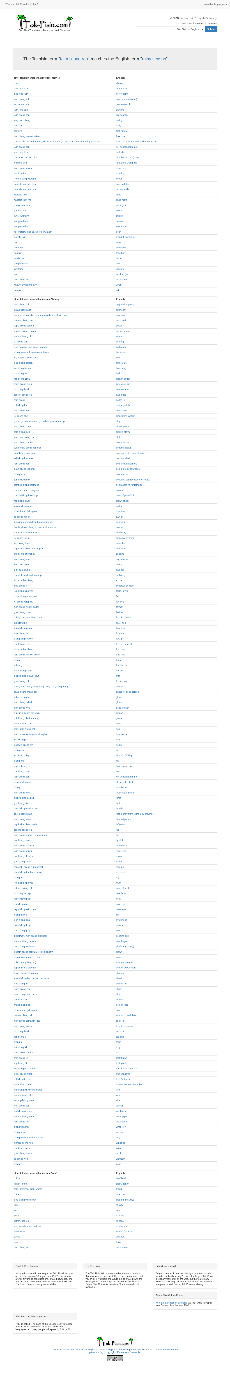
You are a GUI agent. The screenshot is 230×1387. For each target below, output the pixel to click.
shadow (120, 973)
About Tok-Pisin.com (141, 1349)
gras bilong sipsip (23, 1153)
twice (118, 258)
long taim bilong (22, 120)
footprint (120, 633)
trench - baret (20, 1183)
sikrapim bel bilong (23, 580)
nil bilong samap (22, 893)
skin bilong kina (22, 920)
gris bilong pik (21, 803)
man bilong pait (21, 304)
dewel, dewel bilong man (26, 973)
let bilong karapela (23, 601)
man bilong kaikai (23, 702)
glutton (119, 702)
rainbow (120, 1215)
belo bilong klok (22, 432)
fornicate (120, 649)
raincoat (120, 1221)
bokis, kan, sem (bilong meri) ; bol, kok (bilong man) (41, 686)
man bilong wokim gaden (26, 607)
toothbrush (121, 1058)
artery (119, 336)
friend (119, 1189)
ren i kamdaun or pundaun (27, 1226)
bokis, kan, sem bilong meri (28, 617)
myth (118, 882)
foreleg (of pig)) (124, 644)
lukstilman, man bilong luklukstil (30, 936)
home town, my (124, 766)
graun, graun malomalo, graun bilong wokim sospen (40, 421)
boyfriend (121, 1178)
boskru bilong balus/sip (26, 495)
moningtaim (20, 173)
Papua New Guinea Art (129, 1352)
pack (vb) (121, 205)
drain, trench (122, 1183)
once (118, 194)
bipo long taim (21, 93)
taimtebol (18, 247)
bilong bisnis (20, 474)
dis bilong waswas (23, 1111)
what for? (121, 1127)
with (118, 290)
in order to (121, 787)
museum (120, 872)
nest (118, 898)
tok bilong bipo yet (23, 591)
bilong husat (20, 1132)
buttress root (122, 389)
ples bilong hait (21, 983)
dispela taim (20, 237)
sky (118, 994)
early (118, 125)
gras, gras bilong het (24, 729)
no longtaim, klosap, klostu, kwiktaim (33, 231)
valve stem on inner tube (129, 1084)
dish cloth (121, 548)
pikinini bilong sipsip (24, 798)
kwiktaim (18, 269)
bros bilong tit (21, 1058)
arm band (121, 320)
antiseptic (121, 315)
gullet (119, 723)
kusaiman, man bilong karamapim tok (33, 522)
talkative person (124, 1026)
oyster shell (122, 920)
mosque (120, 867)
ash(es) (120, 341)
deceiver (120, 522)
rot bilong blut (21, 416)
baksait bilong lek (23, 394)
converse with (123, 104)
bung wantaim (21, 263)
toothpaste (121, 1063)
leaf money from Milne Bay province (135, 813)
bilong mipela (20, 914)
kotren (17, 1194)
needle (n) (121, 893)
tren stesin (19, 1231)
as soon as (122, 88)
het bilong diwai (22, 500)
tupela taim (19, 258)
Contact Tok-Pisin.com (166, 1349)
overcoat (120, 1194)
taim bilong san (21, 115)
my (117, 877)
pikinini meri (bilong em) (26, 511)
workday (120, 1158)
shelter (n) (121, 983)
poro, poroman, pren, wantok (28, 1189)
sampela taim (21, 221)
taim (16, 242)
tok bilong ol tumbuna (25, 1068)
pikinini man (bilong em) (26, 1010)
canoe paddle (123, 405)
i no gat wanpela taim (25, 178)
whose (119, 1132)
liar (117, 835)
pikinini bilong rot (22, 782)
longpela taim (20, 162)
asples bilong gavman (25, 967)
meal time (121, 168)
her (117, 750)
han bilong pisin (22, 1148)
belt (118, 357)
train (118, 1242)
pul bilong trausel (22, 1079)
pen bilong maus (22, 840)
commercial (122, 474)
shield (119, 989)
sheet (119, 978)
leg (117, 829)
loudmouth (121, 845)
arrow (119, 325)
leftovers (120, 824)
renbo (16, 1215)
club (118, 437)
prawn (119, 952)
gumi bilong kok (22, 479)
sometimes (122, 226)
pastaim (18, 131)
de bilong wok (21, 1158)
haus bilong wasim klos (26, 808)
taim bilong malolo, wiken (27, 136)
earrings (120, 569)
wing (118, 1148)
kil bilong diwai (21, 389)
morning (120, 173)
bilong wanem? (21, 1127)
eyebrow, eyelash (125, 585)
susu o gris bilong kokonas (28, 447)
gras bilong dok (21, 681)
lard (118, 803)
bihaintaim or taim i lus (25, 157)
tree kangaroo (123, 1074)
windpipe (120, 1142)
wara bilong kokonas (24, 453)
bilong (17, 660)
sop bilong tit (20, 1063)
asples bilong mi (22, 766)
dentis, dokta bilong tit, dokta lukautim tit (35, 527)
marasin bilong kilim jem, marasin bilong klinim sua (40, 315)
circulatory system (125, 416)
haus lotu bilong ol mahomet (28, 867)
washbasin (121, 1111)
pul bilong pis (20, 623)
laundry (120, 808)
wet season (122, 279)
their (118, 1042)
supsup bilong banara (25, 331)
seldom (120, 221)
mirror (119, 861)
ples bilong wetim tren (25, 946)
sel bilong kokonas (23, 458)
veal (118, 1089)
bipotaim (18, 125)
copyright (110, 1352)
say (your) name (124, 962)
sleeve (119, 999)
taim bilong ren (74, 58)
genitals (120, 686)
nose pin (120, 904)
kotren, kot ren (21, 1221)
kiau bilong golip (22, 930)
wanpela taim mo (22, 200)
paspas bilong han (23, 320)
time (118, 242)
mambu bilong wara (24, 1116)
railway (119, 1205)
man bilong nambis (23, 442)
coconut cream (124, 447)
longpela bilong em (23, 745)
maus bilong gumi (23, 1084)
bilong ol (18, 1042)
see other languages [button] (215, 4)
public (119, 957)
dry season (122, 115)
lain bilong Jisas (22, 543)
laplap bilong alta (22, 310)
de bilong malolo (22, 516)
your (118, 1164)
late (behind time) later (127, 157)
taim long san (21, 109)
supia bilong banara (24, 325)
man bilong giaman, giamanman (30, 835)
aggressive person (125, 304)
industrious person (125, 792)
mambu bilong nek (23, 723)
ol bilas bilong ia (22, 569)
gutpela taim (20, 210)
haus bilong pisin (22, 898)
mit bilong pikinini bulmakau (28, 1089)
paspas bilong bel (23, 1015)
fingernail (120, 628)
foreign (119, 638)
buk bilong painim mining (26, 532)
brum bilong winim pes (25, 596)
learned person (123, 819)
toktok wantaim (21, 104)
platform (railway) (125, 946)
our (117, 914)
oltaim (17, 83)
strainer (120, 1236)
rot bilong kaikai (22, 538)
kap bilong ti (20, 1036)
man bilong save (22, 426)
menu (119, 856)
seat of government (126, 967)
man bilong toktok (23, 1026)
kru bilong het (21, 373)
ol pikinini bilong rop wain (27, 713)
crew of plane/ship (125, 495)
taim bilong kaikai (23, 168)
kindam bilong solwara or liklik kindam (33, 952)
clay (118, 421)
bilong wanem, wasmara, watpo (30, 1137)
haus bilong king (22, 925)
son (118, 1010)
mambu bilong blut (23, 336)
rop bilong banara (22, 368)
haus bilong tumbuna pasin (28, 872)
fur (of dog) (121, 681)
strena (17, 1236)
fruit (118, 675)
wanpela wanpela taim (25, 184)
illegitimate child (124, 782)
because (120, 352)
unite (118, 263)
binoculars (121, 362)
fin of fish (121, 623)
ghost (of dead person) (127, 691)
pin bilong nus (21, 904)
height (119, 745)
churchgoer (122, 410)
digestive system (125, 538)
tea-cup (120, 1036)
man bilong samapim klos (27, 1020)
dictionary (121, 532)
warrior (119, 1105)
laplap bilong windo (23, 506)
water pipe (121, 1116)
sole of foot (122, 1004)
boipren (17, 1178)
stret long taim (21, 88)
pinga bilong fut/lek (23, 1052)
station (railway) (124, 1231)
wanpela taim (20, 194)
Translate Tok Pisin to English (79, 1349)
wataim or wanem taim (25, 284)
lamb (118, 798)
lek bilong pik (20, 739)
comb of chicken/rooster (128, 469)
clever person (123, 426)
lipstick (119, 840)
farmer (119, 607)
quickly (119, 215)
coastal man (122, 442)
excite (119, 580)
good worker (122, 707)
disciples (120, 543)
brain (118, 373)
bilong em (19, 750)
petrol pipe (121, 941)
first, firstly (121, 131)
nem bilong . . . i (22, 400)
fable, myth (122, 591)
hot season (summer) (127, 147)
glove (119, 697)
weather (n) (122, 274)
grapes (119, 713)
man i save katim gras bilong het (31, 734)
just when (121, 152)
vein (118, 1095)
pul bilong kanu (21, 405)
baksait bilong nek (23, 888)
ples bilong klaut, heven (26, 994)
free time (120, 136)
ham (118, 739)
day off (119, 516)
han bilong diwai (22, 378)
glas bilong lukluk (23, 861)
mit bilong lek (20, 1047)
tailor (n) (120, 1020)
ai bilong (18, 665)
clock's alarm (123, 432)
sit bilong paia (21, 341)
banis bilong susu (23, 384)
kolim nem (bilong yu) (25, 962)
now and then (123, 184)
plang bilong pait (22, 989)
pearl (118, 930)
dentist (119, 527)
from (118, 660)
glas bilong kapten (23, 362)
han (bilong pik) (21, 644)
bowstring (121, 368)
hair (118, 729)
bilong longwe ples (23, 638)
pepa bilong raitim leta (25, 909)
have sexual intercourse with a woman (136, 141)
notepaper (121, 909)
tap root (120, 1031)
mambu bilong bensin (25, 941)
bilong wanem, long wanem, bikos (31, 352)
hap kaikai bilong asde (25, 824)
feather (119, 612)
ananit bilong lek (22, 1004)
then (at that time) (125, 237)
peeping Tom (122, 936)
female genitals (124, 617)
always (119, 83)
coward (119, 490)
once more (121, 200)
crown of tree (123, 500)
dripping (120, 553)
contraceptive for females (129, 485)
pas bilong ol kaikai (24, 856)
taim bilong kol (21, 99)
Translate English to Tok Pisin (112, 1349)
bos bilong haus (22, 771)
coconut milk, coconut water (130, 453)
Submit (211, 29)
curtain (119, 506)
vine (118, 1100)
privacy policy (96, 1352)
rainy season (154, 58)
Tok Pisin (57, 1349)
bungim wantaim (22, 205)
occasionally (122, 189)
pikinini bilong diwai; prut (26, 675)
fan (117, 596)
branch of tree (123, 378)
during (119, 120)
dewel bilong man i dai (25, 691)
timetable (121, 247)
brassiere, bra (123, 384)
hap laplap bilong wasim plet (28, 548)
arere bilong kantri (23, 670)
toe (117, 1052)
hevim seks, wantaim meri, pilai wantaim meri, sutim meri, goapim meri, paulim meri (57, 141)
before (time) (122, 93)
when (118, 284)
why (118, 1137)
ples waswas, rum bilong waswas (31, 347)
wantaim (18, 253)
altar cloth (121, 310)
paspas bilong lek (23, 829)
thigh (118, 1047)
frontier (119, 670)
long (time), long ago (126, 162)
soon (118, 231)
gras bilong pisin (22, 612)
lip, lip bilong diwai (23, 813)
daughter (120, 511)
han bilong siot (21, 999)
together (120, 253)
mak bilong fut (21, 633)
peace (119, 210)
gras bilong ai (20, 585)
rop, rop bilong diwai (24, 1100)
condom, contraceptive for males (133, 479)
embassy (121, 575)
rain (118, 1210)
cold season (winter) (126, 99)
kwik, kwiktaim (21, 215)
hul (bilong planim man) (26, 718)
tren (16, 1205)
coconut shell (123, 458)
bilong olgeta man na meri (27, 957)
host (118, 771)
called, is (120, 400)
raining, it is (122, 1226)
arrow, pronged (123, 331)
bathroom (121, 347)
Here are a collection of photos (171, 1302)
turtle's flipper (123, 1079)
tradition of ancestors (127, 1068)
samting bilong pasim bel (27, 485)
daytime (120, 109)
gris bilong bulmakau (24, 553)
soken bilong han (22, 697)
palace (119, 925)
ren (15, 1210)
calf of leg (121, 394)
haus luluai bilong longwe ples (29, 575)
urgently (120, 269)
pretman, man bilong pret (27, 490)
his (117, 760)
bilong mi (18, 877)
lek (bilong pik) (21, 755)
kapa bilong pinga (23, 628)
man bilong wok (22, 707)
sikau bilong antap (23, 1074)
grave (119, 718)
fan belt (120, 601)
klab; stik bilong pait (24, 437)
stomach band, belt (126, 1015)
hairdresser (122, 734)
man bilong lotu (21, 410)
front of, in (121, 665)
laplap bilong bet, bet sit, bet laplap (32, 978)
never (119, 178)
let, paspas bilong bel (25, 357)
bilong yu (18, 1164)
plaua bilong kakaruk (24, 469)
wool (118, 1153)
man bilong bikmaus (24, 845)
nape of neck (123, 888)
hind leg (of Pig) (124, 755)
